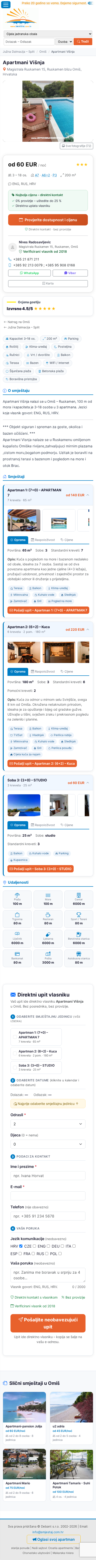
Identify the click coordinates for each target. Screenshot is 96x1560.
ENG (42, 1246)
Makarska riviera (63, 1553)
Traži (84, 41)
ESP (14, 1253)
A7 (37, 175)
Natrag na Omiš (19, 322)
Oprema (19, 540)
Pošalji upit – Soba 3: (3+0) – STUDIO (43, 869)
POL (54, 1253)
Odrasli (18, 1114)
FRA (28, 1253)
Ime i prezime (23, 1166)
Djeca (24, 1135)
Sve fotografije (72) (78, 146)
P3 (55, 175)
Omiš (43, 51)
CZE (28, 1246)
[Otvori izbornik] (5, 4)
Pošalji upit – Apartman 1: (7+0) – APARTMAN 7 (50, 610)
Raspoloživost (45, 540)
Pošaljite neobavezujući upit (51, 1323)
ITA (69, 1246)
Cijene (69, 540)
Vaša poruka (32, 1263)
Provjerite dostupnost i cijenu (51, 219)
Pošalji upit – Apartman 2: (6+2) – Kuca (44, 763)
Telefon (29, 1207)
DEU (56, 1246)
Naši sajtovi (39, 1548)
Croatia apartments (60, 1548)
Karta (50, 283)
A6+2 (46, 175)
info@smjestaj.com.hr (48, 1532)
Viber (72, 273)
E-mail (17, 1186)
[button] (48, 306)
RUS (41, 1253)
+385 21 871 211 (26, 259)
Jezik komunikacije (38, 1238)
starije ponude (20, 1548)
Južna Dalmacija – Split (19, 51)
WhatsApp (31, 273)
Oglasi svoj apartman (56, 1539)
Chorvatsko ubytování (36, 1553)
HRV (14, 1246)
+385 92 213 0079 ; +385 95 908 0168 (44, 265)
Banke (79, 1548)
